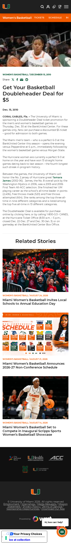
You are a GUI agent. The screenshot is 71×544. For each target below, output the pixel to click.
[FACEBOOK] (16, 79)
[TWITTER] (12, 79)
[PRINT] (26, 79)
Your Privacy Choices (27, 534)
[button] (66, 6)
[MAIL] (21, 80)
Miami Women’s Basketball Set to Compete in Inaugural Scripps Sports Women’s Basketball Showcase (32, 431)
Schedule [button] (55, 17)
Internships (29, 504)
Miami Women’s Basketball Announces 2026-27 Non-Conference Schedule (33, 365)
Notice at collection (17, 539)
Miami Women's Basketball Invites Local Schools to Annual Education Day (35, 302)
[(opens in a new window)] (15, 458)
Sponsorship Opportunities (23, 508)
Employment (11, 504)
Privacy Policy (31, 506)
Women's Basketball (17, 18)
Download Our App (53, 508)
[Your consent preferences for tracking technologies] (6, 538)
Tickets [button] (39, 17)
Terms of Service (52, 506)
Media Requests (47, 504)
